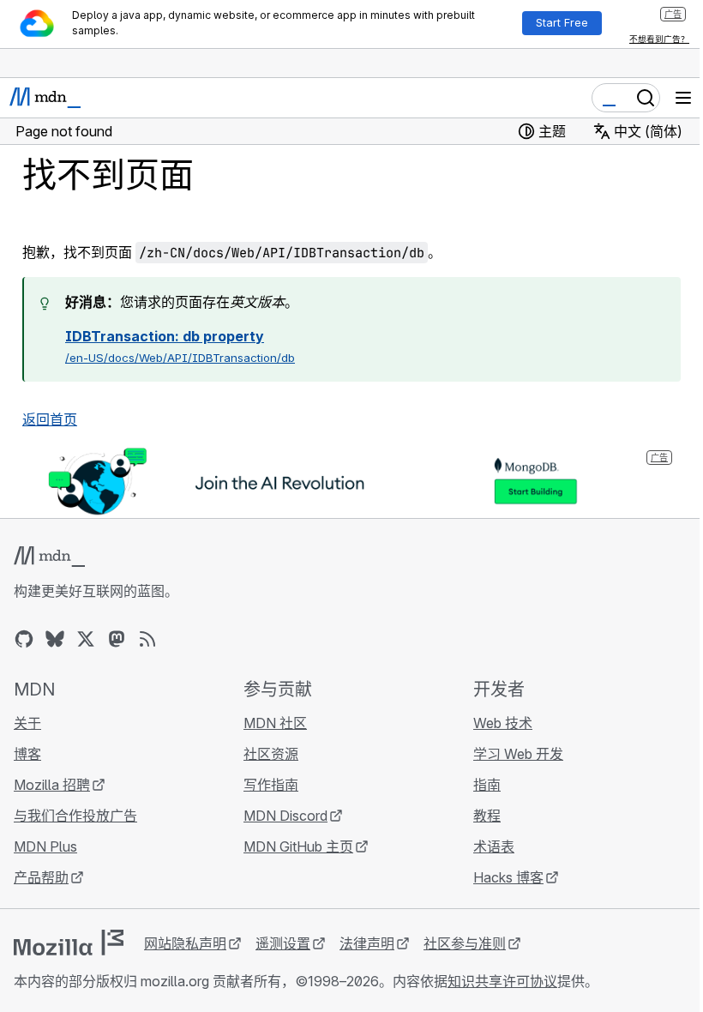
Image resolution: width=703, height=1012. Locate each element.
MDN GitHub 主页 (298, 846)
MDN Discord (285, 815)
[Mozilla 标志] (68, 942)
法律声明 (366, 943)
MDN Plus (45, 846)
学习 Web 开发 (518, 753)
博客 (27, 753)
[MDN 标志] (49, 556)
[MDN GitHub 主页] (24, 639)
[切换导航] (683, 97)
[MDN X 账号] (85, 639)
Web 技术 (502, 723)
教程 (487, 815)
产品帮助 (41, 877)
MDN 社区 (275, 723)
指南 (487, 784)
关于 (27, 723)
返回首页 (49, 419)
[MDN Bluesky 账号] (55, 639)
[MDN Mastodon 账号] (116, 639)
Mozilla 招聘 (52, 784)
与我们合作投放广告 (75, 815)
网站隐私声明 (185, 943)
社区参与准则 (465, 943)
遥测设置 (282, 943)
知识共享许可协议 (502, 981)
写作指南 (270, 784)
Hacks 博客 (508, 877)
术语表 (493, 846)
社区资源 (270, 753)
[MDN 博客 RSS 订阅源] (147, 639)
